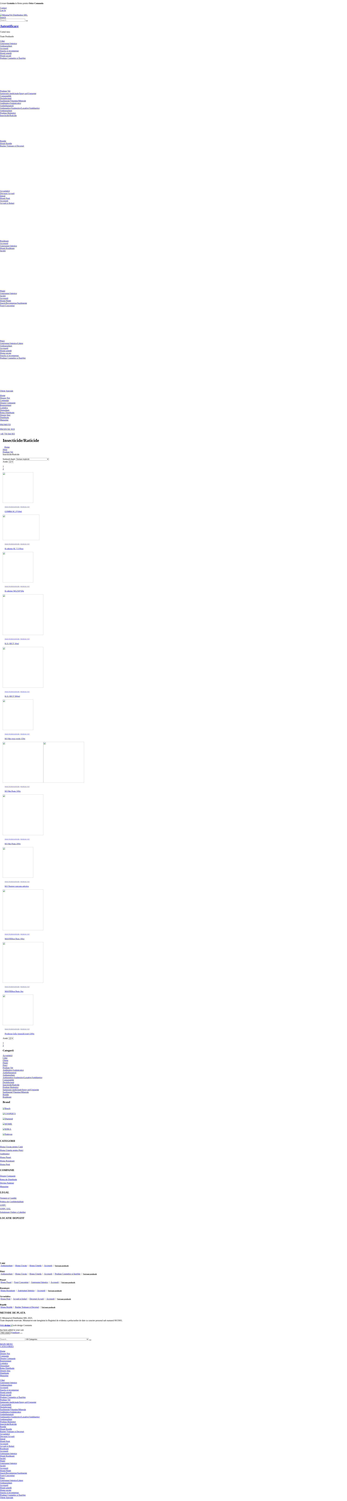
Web (5, 1325)
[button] (3, 17)
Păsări (2, 291)
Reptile (3, 141)
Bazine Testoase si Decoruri (27, 1307)
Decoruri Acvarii (7, 193)
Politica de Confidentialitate (12, 1201)
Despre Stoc (5, 415)
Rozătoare (4, 241)
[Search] (27, 20)
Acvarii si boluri (20, 1299)
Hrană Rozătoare (7, 248)
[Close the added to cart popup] (21, 1333)
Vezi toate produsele (62, 1266)
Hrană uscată (5, 56)
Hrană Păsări (5, 301)
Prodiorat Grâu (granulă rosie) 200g (19, 1034)
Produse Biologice (8, 113)
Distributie (4, 417)
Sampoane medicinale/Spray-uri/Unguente (18, 93)
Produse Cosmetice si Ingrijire (67, 1274)
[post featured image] (18, 502)
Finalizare (15, 1332)
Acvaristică (5, 191)
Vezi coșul (5, 1333)
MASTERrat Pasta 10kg (14, 939)
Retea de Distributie (8, 1179)
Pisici (2, 341)
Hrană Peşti (5, 198)
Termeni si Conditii (8, 1198)
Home (2, 395)
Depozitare (4, 410)
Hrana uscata (5, 353)
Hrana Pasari (5, 1157)
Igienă (2, 196)
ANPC (3, 1205)
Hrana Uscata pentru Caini (11, 1147)
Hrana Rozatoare (7, 1161)
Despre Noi (5, 398)
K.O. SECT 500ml (12, 696)
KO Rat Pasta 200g (12, 844)
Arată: (6, 461)
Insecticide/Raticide (8, 115)
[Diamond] (8, 1119)
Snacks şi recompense (9, 355)
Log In (3, 10)
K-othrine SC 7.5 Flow (14, 549)
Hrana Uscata (21, 1265)
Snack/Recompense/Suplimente (13, 303)
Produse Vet (5, 91)
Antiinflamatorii (7, 106)
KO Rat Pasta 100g (12, 791)
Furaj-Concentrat (7, 305)
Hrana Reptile (6, 1307)
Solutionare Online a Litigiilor (13, 1212)
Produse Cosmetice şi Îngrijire (13, 58)
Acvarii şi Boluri (7, 203)
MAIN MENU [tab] (6, 1344)
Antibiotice (4, 1154)
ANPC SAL (5, 1209)
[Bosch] (6, 1108)
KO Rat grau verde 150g (15, 739)
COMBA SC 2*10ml (13, 511)
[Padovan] (7, 1134)
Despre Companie (7, 403)
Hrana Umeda (35, 1265)
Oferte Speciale (6, 391)
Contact (3, 8)
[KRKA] (7, 1129)
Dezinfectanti (5, 98)
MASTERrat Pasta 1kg (14, 991)
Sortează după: (9, 459)
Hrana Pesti (5, 1164)
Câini (2, 41)
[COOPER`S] (9, 1113)
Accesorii (4, 48)
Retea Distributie (7, 412)
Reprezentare (5, 405)
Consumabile (5, 96)
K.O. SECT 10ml (12, 643)
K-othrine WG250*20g (14, 591)
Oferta (5, 1060)
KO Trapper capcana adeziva (17, 886)
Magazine (4, 420)
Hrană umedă (6, 53)
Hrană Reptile (6, 143)
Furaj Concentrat (21, 1282)
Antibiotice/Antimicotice (10, 103)
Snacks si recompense (9, 51)
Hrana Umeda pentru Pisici (11, 1150)
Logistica (4, 408)
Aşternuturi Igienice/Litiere (11, 343)
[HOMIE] (7, 1124)
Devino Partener (7, 1183)
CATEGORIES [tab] (7, 1346)
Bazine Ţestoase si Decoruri (12, 146)
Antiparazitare (6, 46)
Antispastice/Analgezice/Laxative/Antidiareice (20, 108)
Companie (4, 400)
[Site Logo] (14, 15)
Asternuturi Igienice (39, 1282)
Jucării (3, 251)
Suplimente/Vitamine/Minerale (13, 101)
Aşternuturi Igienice (8, 43)
